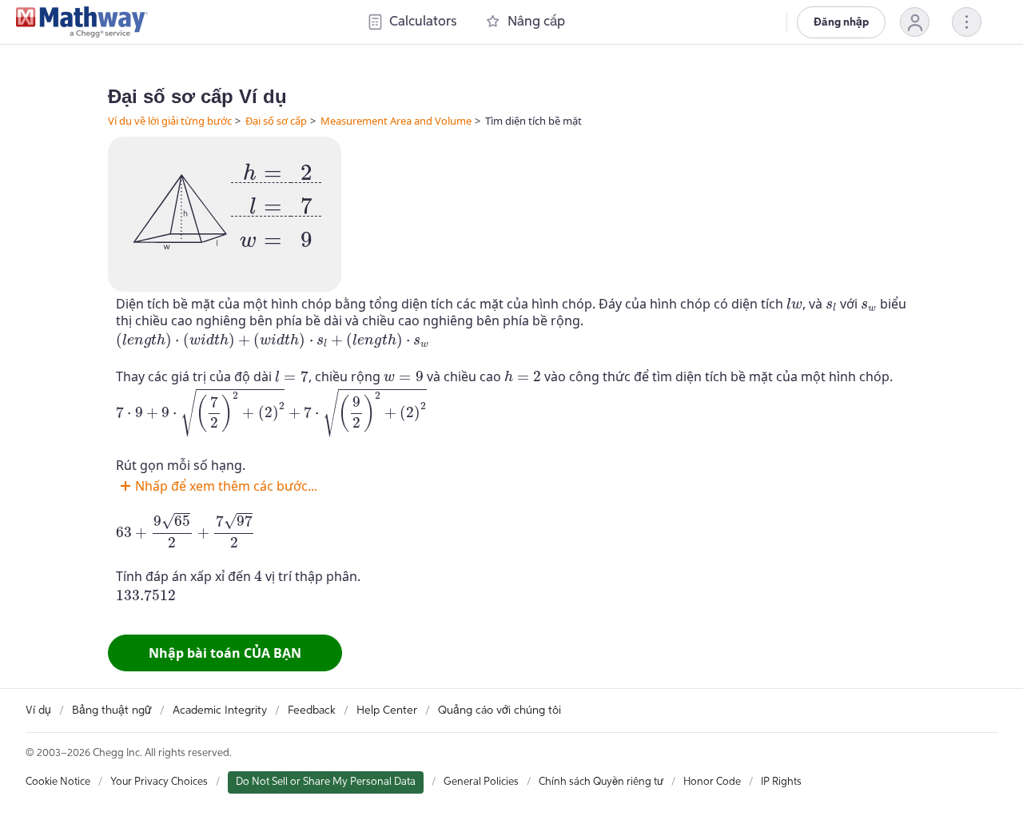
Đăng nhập (841, 22)
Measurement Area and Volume (396, 120)
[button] (914, 22)
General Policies (481, 782)
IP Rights (781, 782)
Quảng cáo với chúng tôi (499, 710)
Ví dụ (38, 710)
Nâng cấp (536, 22)
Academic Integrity (220, 710)
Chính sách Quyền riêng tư (601, 782)
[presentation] (276, 200)
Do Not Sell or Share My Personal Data (326, 782)
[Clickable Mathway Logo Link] (82, 22)
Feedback (312, 710)
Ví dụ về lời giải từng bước (170, 120)
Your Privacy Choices (159, 782)
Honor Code (712, 782)
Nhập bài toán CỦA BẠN (225, 653)
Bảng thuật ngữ (112, 710)
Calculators (422, 22)
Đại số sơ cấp (276, 120)
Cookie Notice (58, 782)
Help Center (386, 710)
